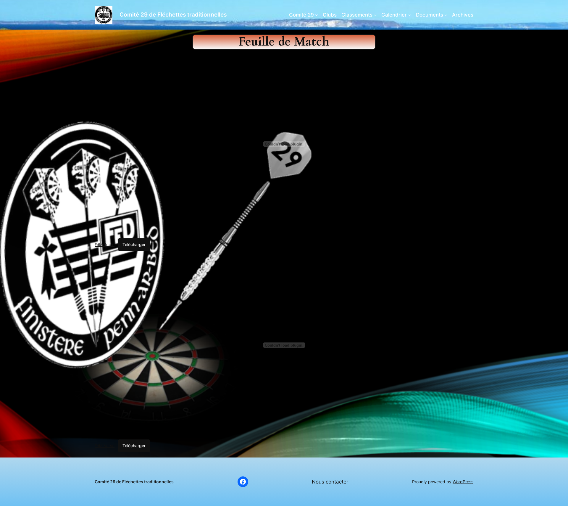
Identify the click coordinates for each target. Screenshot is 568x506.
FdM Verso (104, 445)
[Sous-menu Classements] (375, 14)
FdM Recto (104, 244)
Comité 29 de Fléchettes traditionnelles (173, 14)
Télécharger (134, 244)
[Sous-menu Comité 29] (316, 14)
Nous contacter (330, 482)
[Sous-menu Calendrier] (409, 14)
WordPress (463, 481)
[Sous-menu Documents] (445, 14)
